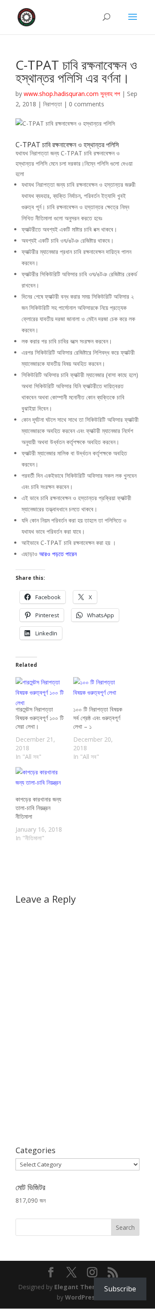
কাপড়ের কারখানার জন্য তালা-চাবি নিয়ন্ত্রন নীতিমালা (38, 807)
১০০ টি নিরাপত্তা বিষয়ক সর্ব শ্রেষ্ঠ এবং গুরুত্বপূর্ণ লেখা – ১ (97, 717)
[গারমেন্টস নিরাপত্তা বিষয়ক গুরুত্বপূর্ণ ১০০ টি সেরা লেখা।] (40, 691)
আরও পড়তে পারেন (58, 554)
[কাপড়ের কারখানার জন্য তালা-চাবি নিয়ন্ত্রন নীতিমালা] (40, 781)
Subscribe (120, 1289)
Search (125, 1227)
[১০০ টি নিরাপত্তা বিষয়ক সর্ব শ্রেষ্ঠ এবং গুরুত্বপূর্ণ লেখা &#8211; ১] (97, 691)
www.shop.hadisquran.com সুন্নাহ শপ (72, 94)
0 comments (86, 104)
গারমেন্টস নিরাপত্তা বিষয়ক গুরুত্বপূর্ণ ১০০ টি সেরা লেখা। (40, 717)
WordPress (82, 1297)
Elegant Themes (79, 1287)
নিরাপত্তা (52, 104)
